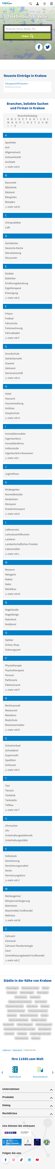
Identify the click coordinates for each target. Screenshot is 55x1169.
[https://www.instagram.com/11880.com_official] (13, 1160)
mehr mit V (13, 880)
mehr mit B (13, 206)
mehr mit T (13, 810)
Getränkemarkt (13, 358)
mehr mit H (13, 418)
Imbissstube (12, 448)
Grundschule (12, 353)
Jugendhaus (12, 473)
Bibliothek (11, 187)
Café (7, 227)
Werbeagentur (13, 896)
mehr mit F (13, 338)
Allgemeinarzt (13, 152)
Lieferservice (12, 529)
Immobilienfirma (14, 443)
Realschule (11, 720)
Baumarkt (10, 182)
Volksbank (11, 856)
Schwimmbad (12, 745)
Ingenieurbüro (13, 438)
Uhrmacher (11, 825)
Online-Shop (12, 644)
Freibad (9, 318)
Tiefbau (9, 805)
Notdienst (10, 624)
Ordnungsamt (13, 649)
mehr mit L (13, 553)
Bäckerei (10, 192)
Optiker (9, 640)
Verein (8, 870)
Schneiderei (11, 750)
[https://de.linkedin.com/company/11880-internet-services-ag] (29, 1160)
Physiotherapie (13, 665)
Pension (9, 675)
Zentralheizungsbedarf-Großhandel (24, 955)
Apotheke (10, 142)
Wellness (10, 915)
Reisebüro (10, 715)
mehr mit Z (13, 960)
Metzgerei (10, 574)
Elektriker (10, 278)
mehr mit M (13, 594)
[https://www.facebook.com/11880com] (5, 1160)
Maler (8, 584)
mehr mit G (13, 378)
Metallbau (10, 589)
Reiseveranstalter (14, 725)
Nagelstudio (12, 609)
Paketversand (12, 685)
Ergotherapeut (13, 288)
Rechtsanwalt (12, 705)
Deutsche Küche (14, 248)
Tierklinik (10, 795)
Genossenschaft (14, 373)
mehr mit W (13, 920)
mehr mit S (13, 769)
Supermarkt (11, 755)
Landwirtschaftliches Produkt (21, 544)
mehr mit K (13, 513)
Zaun (8, 950)
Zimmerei (10, 941)
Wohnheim (11, 905)
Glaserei (9, 363)
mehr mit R (13, 729)
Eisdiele (9, 273)
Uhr (7, 830)
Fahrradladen (12, 333)
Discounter (11, 257)
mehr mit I (13, 458)
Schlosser (10, 765)
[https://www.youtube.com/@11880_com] (37, 1160)
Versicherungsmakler (16, 865)
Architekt (10, 162)
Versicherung (12, 860)
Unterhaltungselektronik (19, 835)
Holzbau (10, 408)
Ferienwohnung (14, 328)
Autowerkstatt (13, 157)
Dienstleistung (13, 253)
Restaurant (11, 710)
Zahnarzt (10, 936)
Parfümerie (11, 680)
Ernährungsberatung (16, 283)
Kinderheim (11, 499)
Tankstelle (11, 800)
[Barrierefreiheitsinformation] (44, 3)
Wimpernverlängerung (17, 901)
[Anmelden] (37, 3)
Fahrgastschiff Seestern (16, 83)
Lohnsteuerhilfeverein (17, 534)
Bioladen (10, 202)
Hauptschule (12, 413)
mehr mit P (13, 689)
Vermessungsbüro (15, 875)
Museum (10, 569)
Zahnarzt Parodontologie (19, 945)
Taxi (7, 785)
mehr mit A (13, 166)
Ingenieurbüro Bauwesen (19, 453)
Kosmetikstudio (14, 494)
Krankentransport (15, 509)
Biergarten (11, 197)
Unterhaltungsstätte (16, 840)
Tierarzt (9, 790)
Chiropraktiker (13, 222)
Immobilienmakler (15, 433)
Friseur (9, 313)
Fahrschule (11, 323)
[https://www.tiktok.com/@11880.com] (21, 1160)
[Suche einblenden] (30, 3)
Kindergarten (12, 489)
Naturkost (10, 619)
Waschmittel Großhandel (19, 910)
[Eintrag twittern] (47, 47)
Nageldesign (12, 614)
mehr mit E (13, 297)
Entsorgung (11, 293)
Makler (9, 579)
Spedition (10, 760)
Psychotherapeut (14, 670)
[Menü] (51, 3)
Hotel (8, 393)
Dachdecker (11, 243)
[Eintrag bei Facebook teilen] (39, 47)
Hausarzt (10, 398)
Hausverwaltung (14, 403)
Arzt (7, 147)
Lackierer (10, 539)
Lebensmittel (12, 549)
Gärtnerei (10, 368)
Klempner (10, 504)
